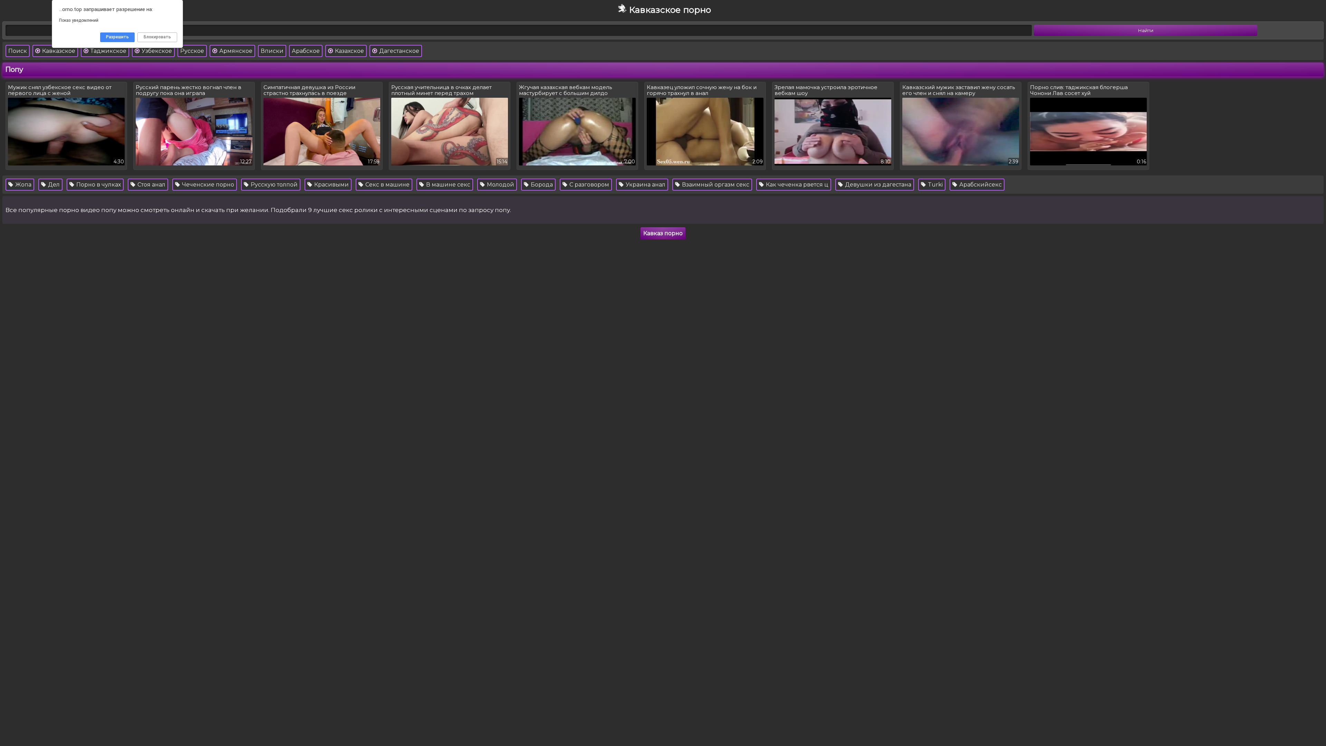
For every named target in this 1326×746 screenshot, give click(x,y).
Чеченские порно (207, 184)
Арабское (306, 51)
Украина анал (644, 184)
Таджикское (107, 51)
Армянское (235, 51)
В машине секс (447, 184)
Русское (192, 51)
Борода (541, 184)
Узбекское (156, 51)
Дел (53, 184)
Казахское (349, 51)
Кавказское (58, 51)
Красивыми (331, 184)
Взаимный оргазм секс (715, 184)
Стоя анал (150, 184)
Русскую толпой (273, 184)
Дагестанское (398, 51)
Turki (934, 184)
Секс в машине (387, 184)
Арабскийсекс (980, 184)
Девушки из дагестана (877, 184)
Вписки (272, 51)
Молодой (500, 184)
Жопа (22, 184)
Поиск (17, 51)
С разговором (588, 184)
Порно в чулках (98, 184)
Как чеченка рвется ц (796, 184)
